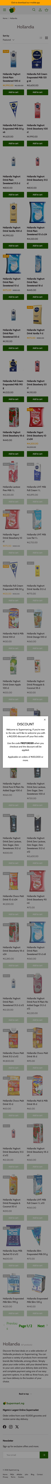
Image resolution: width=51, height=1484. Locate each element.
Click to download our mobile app (25, 2)
